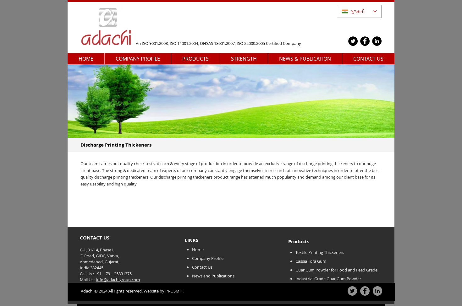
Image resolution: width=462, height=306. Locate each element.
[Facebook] (365, 41)
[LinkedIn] (377, 41)
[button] (137, 59)
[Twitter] (353, 41)
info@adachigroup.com (118, 279)
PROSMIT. (174, 291)
